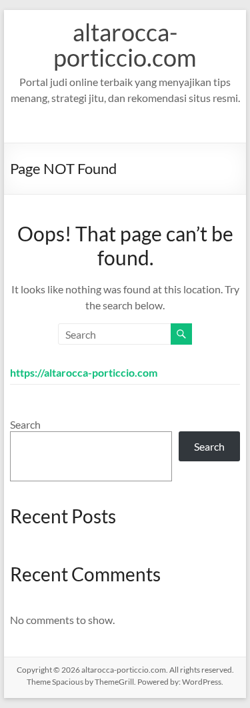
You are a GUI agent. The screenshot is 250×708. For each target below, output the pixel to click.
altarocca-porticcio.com (125, 44)
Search (25, 424)
